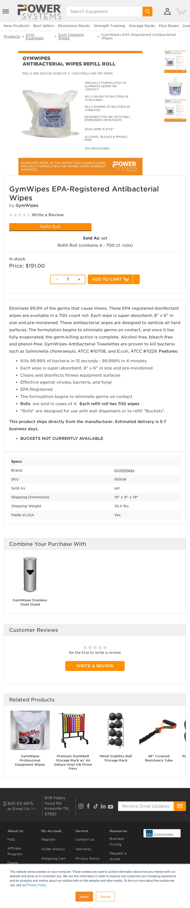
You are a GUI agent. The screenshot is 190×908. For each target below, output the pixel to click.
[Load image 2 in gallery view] (175, 86)
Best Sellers (43, 26)
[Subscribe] (180, 806)
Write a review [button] (95, 666)
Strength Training (109, 26)
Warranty (83, 849)
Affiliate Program (14, 851)
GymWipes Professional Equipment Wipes (30, 760)
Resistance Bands (74, 26)
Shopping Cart (53, 858)
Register (48, 839)
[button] (6, 11)
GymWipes (27, 205)
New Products (16, 26)
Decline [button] (105, 896)
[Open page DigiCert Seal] (159, 833)
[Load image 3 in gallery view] (175, 111)
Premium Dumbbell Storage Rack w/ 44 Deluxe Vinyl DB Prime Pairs (73, 762)
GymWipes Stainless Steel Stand (30, 602)
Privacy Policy (36, 885)
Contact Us (84, 839)
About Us (15, 831)
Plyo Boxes (169, 26)
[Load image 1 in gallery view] (175, 62)
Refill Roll (50, 226)
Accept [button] (84, 896)
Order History (53, 849)
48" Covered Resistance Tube (159, 758)
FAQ (11, 839)
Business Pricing (117, 841)
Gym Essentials (35, 36)
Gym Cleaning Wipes (71, 36)
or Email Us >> (21, 809)
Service (81, 831)
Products (12, 36)
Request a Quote (118, 856)
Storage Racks (142, 26)
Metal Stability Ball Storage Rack (116, 758)
